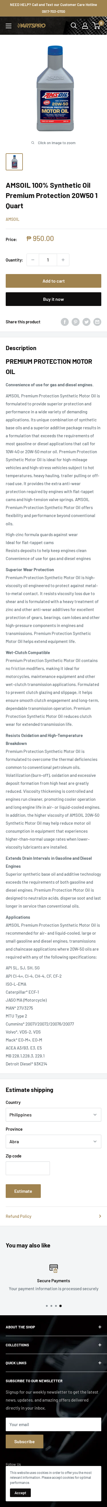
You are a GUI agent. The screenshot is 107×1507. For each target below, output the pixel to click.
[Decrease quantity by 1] (33, 260)
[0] (96, 25)
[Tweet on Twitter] (86, 321)
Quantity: (14, 259)
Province (14, 1129)
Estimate (23, 1191)
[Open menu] (8, 26)
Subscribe (24, 1441)
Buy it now (53, 299)
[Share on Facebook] (65, 321)
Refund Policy (18, 1216)
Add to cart (54, 280)
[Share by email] (97, 321)
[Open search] (74, 26)
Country (13, 1102)
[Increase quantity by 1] (63, 260)
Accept (20, 1492)
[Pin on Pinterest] (76, 321)
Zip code (13, 1155)
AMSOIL (12, 219)
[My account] (85, 26)
